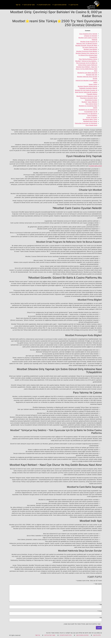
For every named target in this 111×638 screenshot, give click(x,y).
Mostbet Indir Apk (91, 74)
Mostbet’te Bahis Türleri (90, 119)
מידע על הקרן (74, 5)
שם (100, 604)
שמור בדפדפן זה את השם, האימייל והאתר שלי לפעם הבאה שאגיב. (81, 624)
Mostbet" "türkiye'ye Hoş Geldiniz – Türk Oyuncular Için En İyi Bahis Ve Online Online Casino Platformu (86, 63)
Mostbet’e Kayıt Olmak (90, 121)
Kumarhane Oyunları (91, 100)
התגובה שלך (98, 583)
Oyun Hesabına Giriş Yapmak (88, 34)
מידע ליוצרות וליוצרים (44, 5)
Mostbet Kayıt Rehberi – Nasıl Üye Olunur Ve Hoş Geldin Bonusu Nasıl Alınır (86, 69)
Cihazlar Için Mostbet (90, 35)
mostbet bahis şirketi (95, 166)
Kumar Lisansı (93, 84)
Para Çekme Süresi (91, 104)
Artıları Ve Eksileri (91, 117)
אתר (100, 617)
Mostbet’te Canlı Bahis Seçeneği (87, 72)
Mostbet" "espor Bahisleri (89, 102)
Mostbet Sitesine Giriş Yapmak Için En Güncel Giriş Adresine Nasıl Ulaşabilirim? (86, 55)
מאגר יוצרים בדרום (29, 5)
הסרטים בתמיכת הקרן (60, 5)
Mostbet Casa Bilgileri (90, 49)
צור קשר (18, 5)
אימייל (99, 611)
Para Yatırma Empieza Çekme (88, 59)
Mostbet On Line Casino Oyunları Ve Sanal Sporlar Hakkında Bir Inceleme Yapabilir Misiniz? (86, 92)
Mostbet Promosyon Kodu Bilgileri (86, 51)
